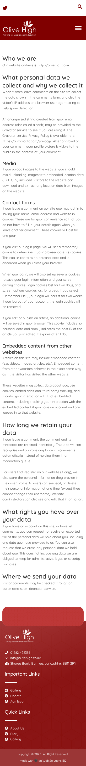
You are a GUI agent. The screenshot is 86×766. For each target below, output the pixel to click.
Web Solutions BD (54, 760)
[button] (80, 6)
